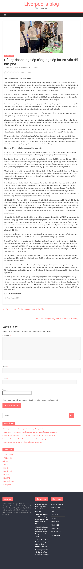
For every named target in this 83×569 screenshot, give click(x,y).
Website (5, 390)
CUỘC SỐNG (9, 56)
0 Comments (34, 67)
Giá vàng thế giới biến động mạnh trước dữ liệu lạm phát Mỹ (23, 429)
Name (5, 366)
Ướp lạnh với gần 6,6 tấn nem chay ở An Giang (24, 309)
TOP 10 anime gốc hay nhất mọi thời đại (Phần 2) (58, 319)
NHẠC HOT (6, 475)
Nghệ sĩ (5, 468)
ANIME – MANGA (8, 455)
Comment (6, 335)
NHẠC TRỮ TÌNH (8, 481)
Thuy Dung (24, 67)
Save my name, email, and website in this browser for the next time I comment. (30, 400)
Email (5, 379)
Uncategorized (7, 485)
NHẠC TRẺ (6, 478)
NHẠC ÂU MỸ (7, 471)
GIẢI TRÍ (5, 461)
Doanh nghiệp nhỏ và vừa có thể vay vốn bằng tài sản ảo (22, 442)
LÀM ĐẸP (5, 465)
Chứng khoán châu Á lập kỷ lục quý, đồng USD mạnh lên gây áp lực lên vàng (28, 435)
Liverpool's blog (41, 4)
